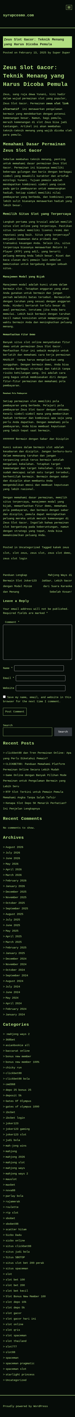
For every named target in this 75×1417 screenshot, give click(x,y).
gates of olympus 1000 (22, 1106)
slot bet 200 (15, 1285)
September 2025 (17, 908)
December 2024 (16, 958)
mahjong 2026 (15, 1156)
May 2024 (12, 997)
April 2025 (14, 936)
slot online (14, 1324)
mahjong (11, 1151)
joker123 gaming (18, 1129)
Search (8, 725)
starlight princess (20, 1374)
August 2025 (14, 914)
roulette (12, 1207)
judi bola (13, 1140)
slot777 (11, 1346)
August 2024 (14, 981)
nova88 (10, 1190)
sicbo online (15, 1240)
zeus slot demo (59, 553)
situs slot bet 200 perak (25, 1263)
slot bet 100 (15, 1279)
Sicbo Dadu (14, 1235)
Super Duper (61, 52)
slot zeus (20, 553)
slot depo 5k (15, 1307)
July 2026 (13, 852)
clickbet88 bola (18, 1078)
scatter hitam (16, 1229)
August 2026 (14, 847)
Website (8, 688)
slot (9, 1274)
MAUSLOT (8, 359)
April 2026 (14, 869)
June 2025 (13, 925)
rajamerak (13, 1201)
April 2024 (14, 1003)
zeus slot (37, 553)
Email (8, 678)
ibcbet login (15, 1117)
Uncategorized (29, 547)
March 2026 (14, 875)
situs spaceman (17, 1268)
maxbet (10, 1184)
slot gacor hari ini (21, 1318)
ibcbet (10, 1112)
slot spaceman (16, 1335)
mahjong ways (15, 1168)
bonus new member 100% (22, 1062)
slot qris (13, 1329)
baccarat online (18, 1050)
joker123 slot (16, 1134)
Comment (12, 622)
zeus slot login (15, 558)
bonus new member (18, 1056)
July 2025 (13, 919)
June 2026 (13, 858)
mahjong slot (15, 1162)
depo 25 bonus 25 (18, 1090)
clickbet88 (14, 1073)
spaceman (12, 1357)
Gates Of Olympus (18, 1101)
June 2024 (13, 992)
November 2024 (16, 964)
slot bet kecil (17, 1290)
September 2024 (17, 975)
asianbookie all (18, 1045)
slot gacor (14, 1313)
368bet (10, 1039)
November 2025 (16, 897)
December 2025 (16, 891)
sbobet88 (12, 1223)
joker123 (12, 1123)
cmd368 (10, 1084)
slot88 (10, 1352)
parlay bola (14, 1196)
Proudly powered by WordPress (25, 1406)
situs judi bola (18, 1251)
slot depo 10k (16, 1302)
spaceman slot (16, 1369)
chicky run (14, 1067)
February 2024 (16, 1009)
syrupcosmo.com (18, 15)
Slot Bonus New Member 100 (26, 1296)
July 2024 (13, 986)
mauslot (11, 1179)
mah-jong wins (16, 1145)
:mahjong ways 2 (18, 1034)
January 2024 (15, 1014)
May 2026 (12, 863)
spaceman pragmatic (20, 1363)
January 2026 (15, 886)
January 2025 (15, 953)
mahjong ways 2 (17, 1173)
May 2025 (12, 930)
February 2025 (16, 947)
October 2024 (15, 970)
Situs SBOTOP (15, 1257)
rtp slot (12, 1212)
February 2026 (16, 880)
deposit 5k (14, 1095)
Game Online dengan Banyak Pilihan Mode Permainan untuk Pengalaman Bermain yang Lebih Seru (34, 781)
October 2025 (15, 903)
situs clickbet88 (18, 1246)
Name (8, 668)
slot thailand (16, 1341)
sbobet (10, 1218)
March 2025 (14, 942)
